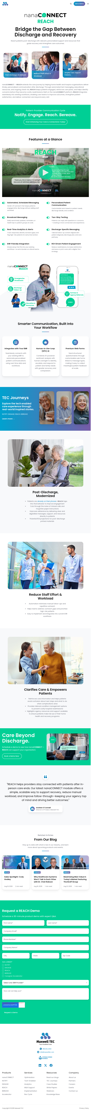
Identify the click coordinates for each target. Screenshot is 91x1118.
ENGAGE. (11, 414)
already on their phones (46, 501)
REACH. (18, 414)
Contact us (73, 1091)
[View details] (39, 1065)
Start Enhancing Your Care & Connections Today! (45, 122)
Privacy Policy (84, 1108)
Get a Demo (79, 4)
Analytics (28, 1084)
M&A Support (29, 1087)
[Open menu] (88, 4)
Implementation (30, 1091)
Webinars (50, 1091)
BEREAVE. (24, 414)
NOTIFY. (5, 414)
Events (71, 1087)
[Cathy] (81, 407)
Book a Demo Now (11, 756)
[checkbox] (45, 970)
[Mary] (46, 407)
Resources (52, 1072)
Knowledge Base (53, 1094)
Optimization (29, 1077)
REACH (4, 1087)
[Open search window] (71, 4)
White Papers (52, 1087)
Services (28, 1072)
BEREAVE (5, 1091)
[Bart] (64, 407)
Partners (72, 1081)
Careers (72, 1084)
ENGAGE (5, 1084)
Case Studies (52, 1084)
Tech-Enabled (29, 1081)
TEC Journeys (52, 1081)
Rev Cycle (28, 1094)
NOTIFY (4, 1081)
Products (6, 1072)
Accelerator (6, 1094)
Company (74, 1072)
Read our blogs (53, 1077)
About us (72, 1077)
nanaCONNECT (8, 1077)
